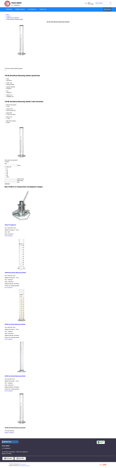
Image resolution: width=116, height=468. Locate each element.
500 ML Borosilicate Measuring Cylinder (15, 324)
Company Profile (20, 9)
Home (7, 14)
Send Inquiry (108, 9)
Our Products (32, 9)
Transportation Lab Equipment (12, 17)
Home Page (9, 9)
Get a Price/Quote (8, 235)
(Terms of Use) (23, 464)
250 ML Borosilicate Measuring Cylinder (15, 376)
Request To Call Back (9, 432)
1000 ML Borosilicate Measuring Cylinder (15, 272)
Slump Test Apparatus (10, 225)
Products (8, 16)
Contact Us (43, 9)
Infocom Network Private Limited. (24, 465)
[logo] (7, 6)
